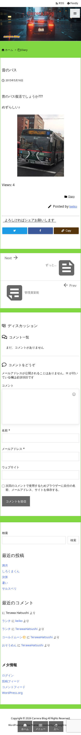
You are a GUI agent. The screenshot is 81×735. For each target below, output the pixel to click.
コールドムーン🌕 (14, 637)
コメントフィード (13, 687)
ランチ (6, 621)
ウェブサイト (10, 467)
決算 (5, 577)
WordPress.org (12, 693)
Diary (24, 50)
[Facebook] (40, 230)
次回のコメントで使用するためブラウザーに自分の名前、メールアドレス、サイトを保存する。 (40, 488)
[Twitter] (14, 230)
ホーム (9, 50)
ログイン (8, 675)
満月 (5, 565)
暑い (5, 583)
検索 (5, 533)
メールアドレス (13, 449)
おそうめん (9, 645)
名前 (6, 430)
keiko (73, 206)
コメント (8, 385)
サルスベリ (9, 588)
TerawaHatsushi (26, 629)
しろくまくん (11, 571)
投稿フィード (11, 681)
